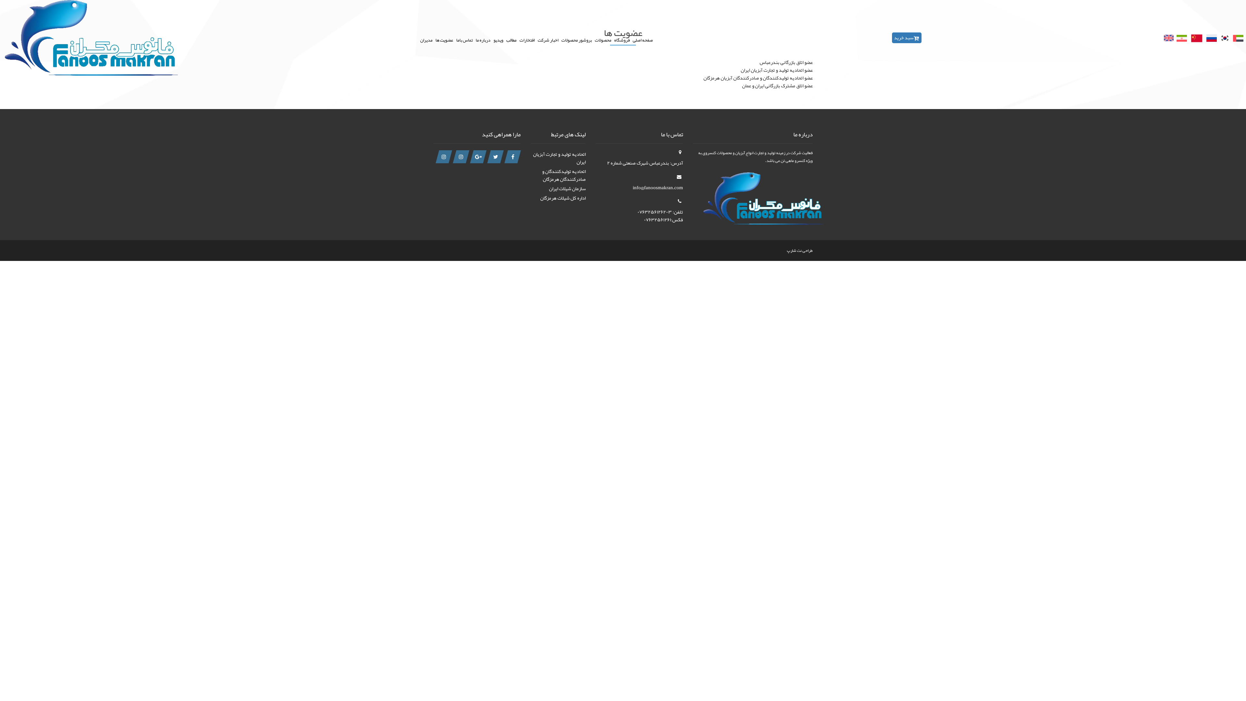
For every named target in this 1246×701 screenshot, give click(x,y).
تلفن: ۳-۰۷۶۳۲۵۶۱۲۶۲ (660, 212)
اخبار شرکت (548, 39)
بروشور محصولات (576, 39)
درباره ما (483, 39)
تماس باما (464, 39)
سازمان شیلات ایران (567, 188)
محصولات (603, 39)
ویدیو (498, 39)
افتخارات (527, 39)
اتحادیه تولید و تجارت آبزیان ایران (559, 158)
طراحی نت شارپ (800, 250)
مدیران (426, 39)
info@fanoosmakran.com (658, 187)
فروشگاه (622, 39)
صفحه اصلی (643, 39)
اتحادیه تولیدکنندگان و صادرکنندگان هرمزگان (564, 175)
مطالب (511, 39)
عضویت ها (444, 39)
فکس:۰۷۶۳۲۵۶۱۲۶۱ (663, 220)
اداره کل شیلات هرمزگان (563, 198)
